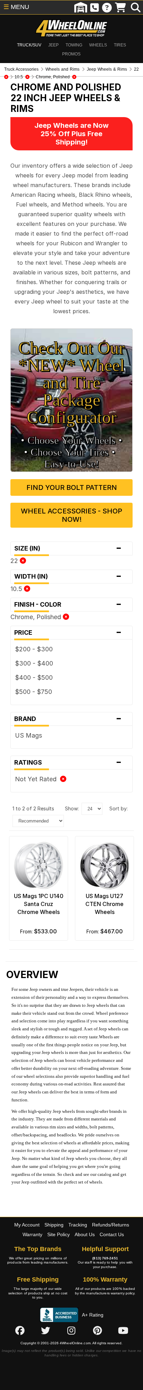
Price (68, 633)
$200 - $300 (34, 649)
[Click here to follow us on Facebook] (20, 1331)
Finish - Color (68, 605)
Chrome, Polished (36, 617)
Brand (68, 719)
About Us (85, 1234)
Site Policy (58, 1234)
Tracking (77, 1225)
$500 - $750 (33, 691)
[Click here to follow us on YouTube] (123, 1331)
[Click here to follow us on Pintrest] (97, 1331)
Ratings (68, 762)
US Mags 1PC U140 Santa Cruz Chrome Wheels (39, 903)
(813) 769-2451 (105, 1258)
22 (15, 560)
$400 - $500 (34, 677)
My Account (27, 1225)
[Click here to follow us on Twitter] (45, 1331)
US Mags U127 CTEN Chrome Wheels (104, 903)
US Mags (28, 735)
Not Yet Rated (37, 779)
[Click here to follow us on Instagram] (71, 1331)
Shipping (54, 1225)
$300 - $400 (34, 663)
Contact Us (112, 1234)
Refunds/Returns (110, 1225)
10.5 (17, 588)
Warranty (32, 1234)
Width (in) (68, 576)
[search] (136, 7)
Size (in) (68, 548)
